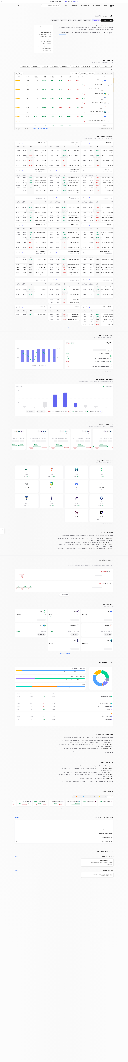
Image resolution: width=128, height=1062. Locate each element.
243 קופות (19, 386)
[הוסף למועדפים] (108, 80)
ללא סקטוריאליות (75, 73)
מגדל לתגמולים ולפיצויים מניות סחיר (95, 88)
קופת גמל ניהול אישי (40, 251)
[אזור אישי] (15, 5)
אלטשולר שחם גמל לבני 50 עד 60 (102, 361)
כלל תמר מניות (100, 115)
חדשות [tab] (110, 796)
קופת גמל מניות (108, 169)
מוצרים (105, 5)
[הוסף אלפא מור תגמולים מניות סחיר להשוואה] (111, 112)
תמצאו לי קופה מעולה (107, 20)
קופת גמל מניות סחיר (40, 224)
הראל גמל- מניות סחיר (98, 93)
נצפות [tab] (75, 796)
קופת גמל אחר (42, 279)
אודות (66, 5)
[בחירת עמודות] (17, 73)
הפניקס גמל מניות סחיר (98, 106)
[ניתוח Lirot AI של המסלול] (89, 143)
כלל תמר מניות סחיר (98, 79)
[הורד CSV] (84, 143)
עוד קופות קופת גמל (47, 50)
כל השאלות (17, 817)
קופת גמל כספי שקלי (40, 197)
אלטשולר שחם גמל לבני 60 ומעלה (102, 364)
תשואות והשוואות (85, 5)
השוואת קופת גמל (47, 29)
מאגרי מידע (74, 5)
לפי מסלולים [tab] (96, 350)
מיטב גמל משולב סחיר (98, 84)
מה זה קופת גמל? (108, 822)
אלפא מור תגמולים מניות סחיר (96, 111)
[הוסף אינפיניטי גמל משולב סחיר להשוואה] (111, 103)
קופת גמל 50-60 (41, 142)
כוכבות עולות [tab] (96, 796)
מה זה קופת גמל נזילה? (107, 837)
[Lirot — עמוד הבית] (112, 6)
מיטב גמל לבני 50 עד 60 (104, 353)
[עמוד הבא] (30, 128)
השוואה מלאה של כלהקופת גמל (40, 128)
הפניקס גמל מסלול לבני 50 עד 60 (102, 358)
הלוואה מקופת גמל (47, 43)
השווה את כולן (64, 808)
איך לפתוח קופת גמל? (107, 829)
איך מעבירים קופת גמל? (107, 841)
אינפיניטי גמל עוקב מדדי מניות (96, 97)
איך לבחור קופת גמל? (46, 48)
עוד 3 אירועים (65, 594)
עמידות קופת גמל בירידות (46, 41)
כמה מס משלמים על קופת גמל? (105, 833)
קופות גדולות (91, 73)
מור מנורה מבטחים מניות (97, 587)
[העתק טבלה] (86, 143)
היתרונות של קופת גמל (46, 39)
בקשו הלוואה (108, 634)
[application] (39, 353)
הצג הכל (16, 856)
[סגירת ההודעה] (2, 1)
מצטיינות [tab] (81, 796)
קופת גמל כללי (109, 224)
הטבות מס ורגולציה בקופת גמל (45, 46)
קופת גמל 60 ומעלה (107, 142)
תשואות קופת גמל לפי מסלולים (44, 30)
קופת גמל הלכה (75, 279)
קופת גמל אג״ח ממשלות (73, 251)
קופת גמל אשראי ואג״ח (107, 197)
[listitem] (103, 439)
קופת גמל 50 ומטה (74, 142)
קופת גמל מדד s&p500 (73, 197)
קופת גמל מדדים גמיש (74, 169)
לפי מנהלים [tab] (102, 350)
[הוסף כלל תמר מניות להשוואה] (111, 116)
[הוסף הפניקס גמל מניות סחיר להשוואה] (111, 107)
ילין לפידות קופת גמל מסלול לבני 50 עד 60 (100, 366)
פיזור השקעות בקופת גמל (46, 45)
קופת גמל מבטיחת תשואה (106, 251)
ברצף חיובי (83, 73)
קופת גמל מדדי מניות (74, 224)
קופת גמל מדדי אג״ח (107, 279)
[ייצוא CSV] (19, 73)
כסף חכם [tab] (89, 796)
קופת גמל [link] (105, 12)
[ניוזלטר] (19, 5)
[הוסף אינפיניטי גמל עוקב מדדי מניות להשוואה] (111, 98)
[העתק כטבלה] (22, 73)
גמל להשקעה (62, 34)
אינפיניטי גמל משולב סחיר (97, 102)
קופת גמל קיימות (75, 306)
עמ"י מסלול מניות (98, 575)
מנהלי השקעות (96, 5)
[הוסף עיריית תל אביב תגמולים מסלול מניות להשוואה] (111, 121)
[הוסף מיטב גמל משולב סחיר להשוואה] (111, 85)
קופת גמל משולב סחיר (40, 169)
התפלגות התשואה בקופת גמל (45, 34)
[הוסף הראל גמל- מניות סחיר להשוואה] (111, 94)
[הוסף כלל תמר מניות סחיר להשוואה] (111, 80)
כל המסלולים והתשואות (64, 327)
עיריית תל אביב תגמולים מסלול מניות (95, 120)
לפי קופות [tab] (109, 350)
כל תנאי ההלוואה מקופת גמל (64, 653)
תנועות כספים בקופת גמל (46, 32)
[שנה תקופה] (99, 148)
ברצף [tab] (104, 796)
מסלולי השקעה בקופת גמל (45, 36)
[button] (76, 76)
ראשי (112, 12)
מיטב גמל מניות (106, 356)
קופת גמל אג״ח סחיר (107, 306)
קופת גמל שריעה (41, 306)
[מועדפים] (22, 5)
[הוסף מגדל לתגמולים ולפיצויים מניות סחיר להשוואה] (111, 89)
